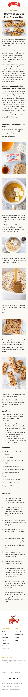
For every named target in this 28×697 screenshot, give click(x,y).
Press (3, 686)
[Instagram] (3, 678)
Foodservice (5, 643)
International (5, 648)
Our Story (4, 640)
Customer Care (19, 634)
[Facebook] (6, 678)
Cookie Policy (5, 689)
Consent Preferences (15, 689)
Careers (17, 637)
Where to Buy (18, 632)
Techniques (5, 637)
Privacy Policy (5, 673)
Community (14, 10)
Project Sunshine (6, 646)
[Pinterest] (10, 678)
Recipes (4, 634)
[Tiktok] (17, 678)
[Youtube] (14, 678)
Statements (9, 686)
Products (4, 632)
